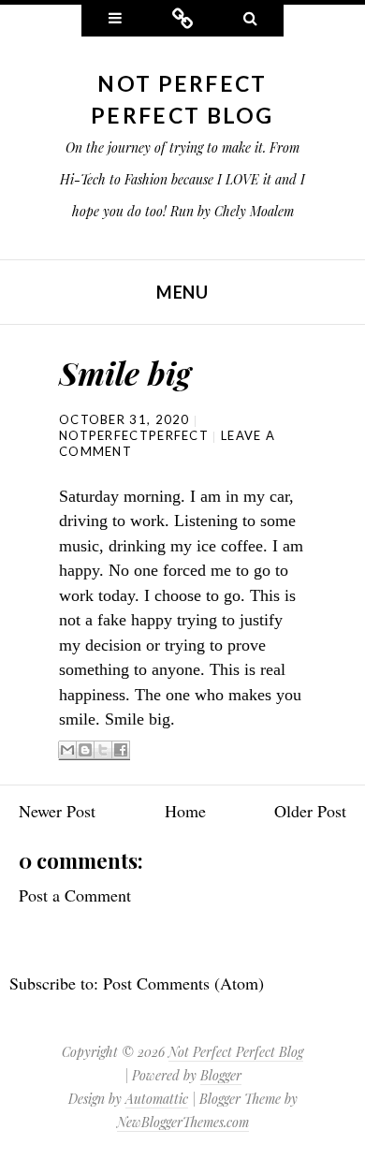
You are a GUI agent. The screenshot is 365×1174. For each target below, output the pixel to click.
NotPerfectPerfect (134, 435)
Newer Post (57, 811)
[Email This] (67, 750)
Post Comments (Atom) (183, 983)
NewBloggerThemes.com (183, 1122)
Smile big (125, 372)
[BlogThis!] (85, 750)
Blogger (220, 1075)
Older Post (310, 811)
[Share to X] (103, 750)
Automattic (156, 1099)
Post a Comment (75, 895)
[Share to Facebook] (120, 750)
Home (185, 811)
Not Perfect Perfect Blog (235, 1052)
